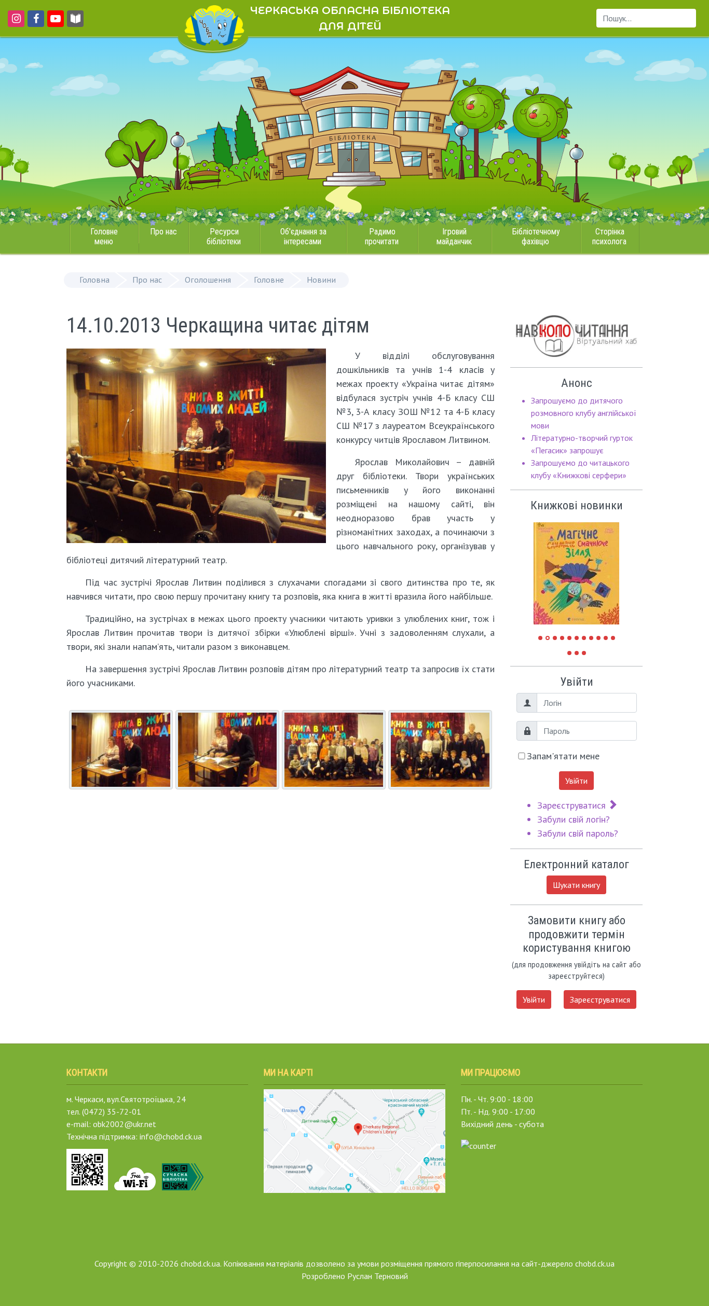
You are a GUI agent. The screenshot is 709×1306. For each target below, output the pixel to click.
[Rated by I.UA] (478, 1145)
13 (577, 653)
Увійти (576, 780)
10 (606, 638)
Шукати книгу (576, 885)
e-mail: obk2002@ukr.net (111, 1124)
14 (584, 653)
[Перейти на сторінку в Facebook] (34, 23)
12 (569, 653)
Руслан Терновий (377, 1276)
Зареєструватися (572, 805)
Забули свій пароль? (577, 833)
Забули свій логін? (573, 819)
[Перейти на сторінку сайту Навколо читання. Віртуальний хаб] (75, 23)
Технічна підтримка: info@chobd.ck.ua (134, 1136)
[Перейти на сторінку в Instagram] (14, 23)
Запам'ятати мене (563, 756)
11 (613, 638)
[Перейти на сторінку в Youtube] (53, 23)
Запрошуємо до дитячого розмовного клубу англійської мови (583, 412)
